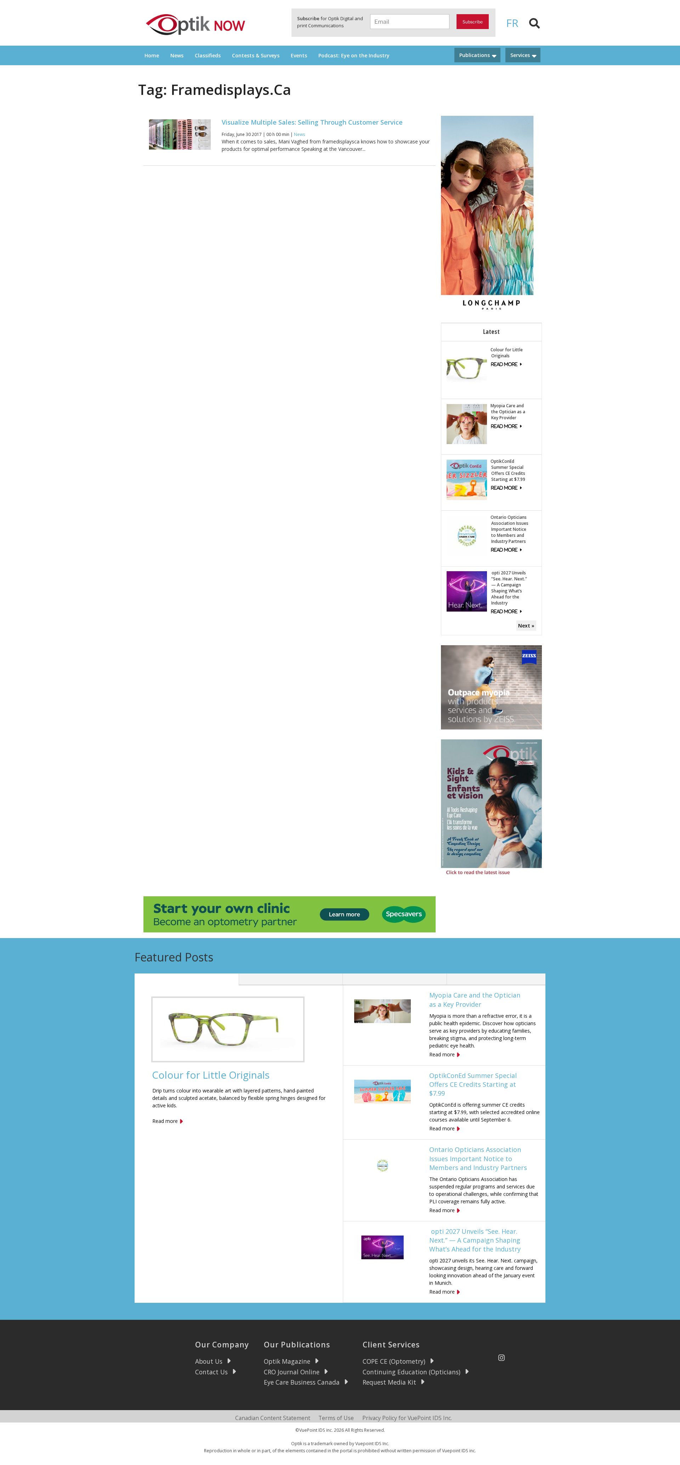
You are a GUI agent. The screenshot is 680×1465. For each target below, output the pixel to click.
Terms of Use (336, 1418)
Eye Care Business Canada (302, 1382)
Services (520, 55)
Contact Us (211, 1372)
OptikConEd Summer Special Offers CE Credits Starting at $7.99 (508, 470)
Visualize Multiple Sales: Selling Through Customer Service (312, 122)
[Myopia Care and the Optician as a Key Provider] (467, 423)
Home (151, 55)
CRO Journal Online (291, 1372)
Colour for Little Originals (507, 353)
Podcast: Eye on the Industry (354, 55)
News (176, 55)
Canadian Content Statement (272, 1418)
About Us (208, 1361)
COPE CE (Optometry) (394, 1361)
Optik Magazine (287, 1361)
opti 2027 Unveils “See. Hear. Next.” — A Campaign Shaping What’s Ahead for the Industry (509, 588)
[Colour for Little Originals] (467, 367)
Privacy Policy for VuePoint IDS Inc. (407, 1418)
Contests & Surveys (255, 55)
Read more (165, 1121)
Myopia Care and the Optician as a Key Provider (508, 412)
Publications (474, 55)
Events (299, 55)
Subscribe (473, 21)
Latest (491, 331)
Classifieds (208, 55)
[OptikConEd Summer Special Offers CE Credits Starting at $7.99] (467, 479)
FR (512, 23)
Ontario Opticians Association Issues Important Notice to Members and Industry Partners (509, 529)
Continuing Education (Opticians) (411, 1372)
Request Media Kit (389, 1382)
